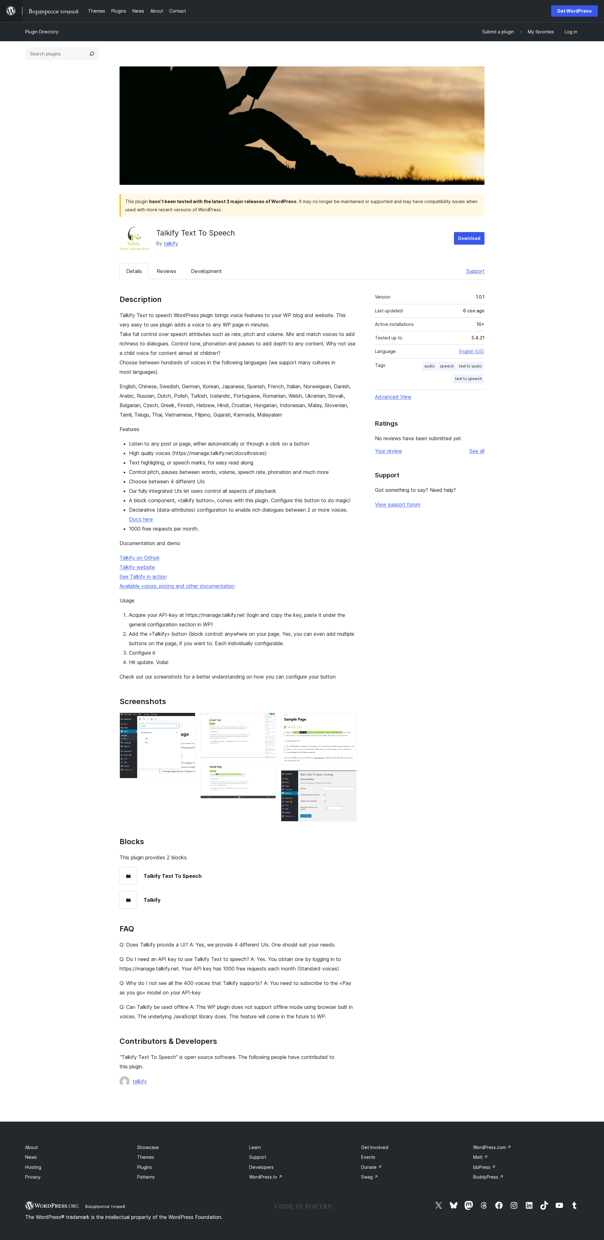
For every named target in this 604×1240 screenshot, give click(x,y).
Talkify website (137, 567)
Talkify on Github (139, 558)
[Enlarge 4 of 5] (348, 721)
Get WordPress (574, 11)
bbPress (484, 1167)
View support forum (397, 504)
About (31, 1147)
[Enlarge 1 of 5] (187, 721)
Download (469, 238)
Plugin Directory (42, 31)
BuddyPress (488, 1177)
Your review (388, 451)
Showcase (148, 1147)
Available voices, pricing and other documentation (177, 586)
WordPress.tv (265, 1177)
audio (429, 366)
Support (475, 271)
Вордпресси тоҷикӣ (105, 1206)
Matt (480, 1157)
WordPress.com (492, 1147)
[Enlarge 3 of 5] (267, 771)
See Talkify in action (143, 576)
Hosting (33, 1167)
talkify (171, 243)
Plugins (144, 1167)
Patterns (146, 1177)
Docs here (141, 519)
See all (476, 451)
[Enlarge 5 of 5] (348, 779)
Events (368, 1157)
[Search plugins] (92, 54)
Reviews (166, 271)
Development (206, 271)
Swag (369, 1177)
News (31, 1157)
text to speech (468, 378)
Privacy (33, 1177)
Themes (145, 1157)
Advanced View (393, 397)
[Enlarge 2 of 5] (267, 721)
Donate (371, 1167)
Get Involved (374, 1147)
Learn (255, 1147)
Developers (261, 1167)
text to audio (470, 366)
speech (447, 366)
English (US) (471, 351)
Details (134, 271)
